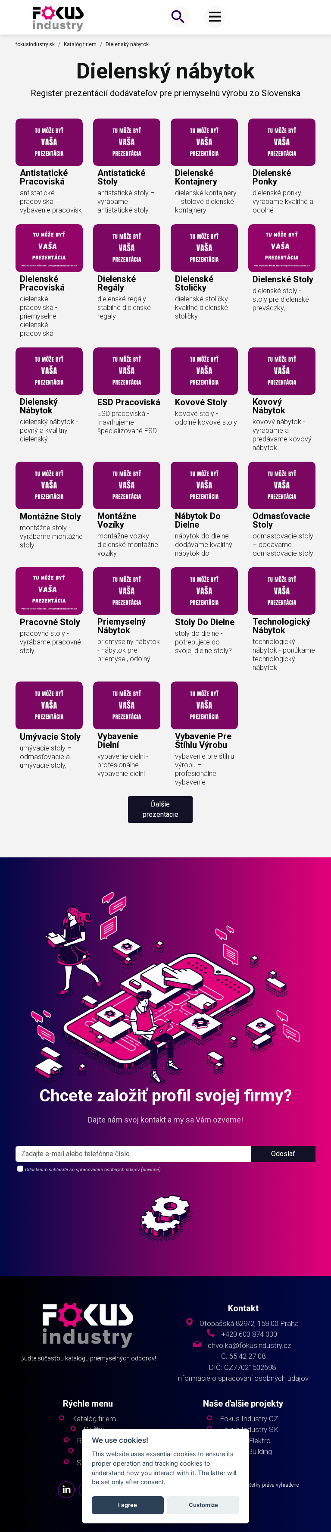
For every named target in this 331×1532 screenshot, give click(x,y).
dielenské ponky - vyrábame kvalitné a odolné (283, 201)
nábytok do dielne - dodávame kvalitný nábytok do (204, 544)
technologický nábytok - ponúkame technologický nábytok (284, 655)
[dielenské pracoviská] (49, 248)
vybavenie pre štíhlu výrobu (203, 740)
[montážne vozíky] (126, 485)
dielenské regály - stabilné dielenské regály (124, 307)
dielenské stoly (283, 279)
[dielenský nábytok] (49, 371)
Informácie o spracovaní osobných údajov (242, 1378)
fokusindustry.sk (35, 44)
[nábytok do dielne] (204, 485)
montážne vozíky (116, 520)
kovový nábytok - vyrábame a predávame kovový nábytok (282, 435)
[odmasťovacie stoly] (281, 485)
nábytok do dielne (198, 520)
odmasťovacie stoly (281, 520)
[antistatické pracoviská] (49, 142)
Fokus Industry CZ (249, 1419)
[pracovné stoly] (49, 591)
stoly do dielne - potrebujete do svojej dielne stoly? (203, 642)
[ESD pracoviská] (126, 371)
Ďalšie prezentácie (160, 809)
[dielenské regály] (126, 248)
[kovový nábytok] (281, 371)
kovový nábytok (269, 406)
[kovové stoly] (204, 371)
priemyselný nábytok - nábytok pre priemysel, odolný (128, 650)
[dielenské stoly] (281, 248)
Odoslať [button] (283, 1154)
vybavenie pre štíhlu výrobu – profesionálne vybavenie (204, 769)
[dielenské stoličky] (204, 248)
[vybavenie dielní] (126, 705)
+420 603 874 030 (249, 1334)
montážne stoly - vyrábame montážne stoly (51, 536)
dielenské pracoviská (42, 283)
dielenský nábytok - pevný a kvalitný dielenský (49, 430)
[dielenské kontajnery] (204, 142)
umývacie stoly (50, 736)
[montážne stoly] (49, 485)
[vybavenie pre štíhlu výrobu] (204, 705)
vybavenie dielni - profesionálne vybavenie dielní (123, 765)
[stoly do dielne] (204, 591)
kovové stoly (201, 402)
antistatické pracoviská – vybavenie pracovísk (51, 201)
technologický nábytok (281, 626)
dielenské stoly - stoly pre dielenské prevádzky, (281, 299)
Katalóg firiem (80, 44)
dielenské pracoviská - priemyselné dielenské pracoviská (38, 316)
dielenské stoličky (194, 283)
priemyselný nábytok (121, 626)
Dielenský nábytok (127, 44)
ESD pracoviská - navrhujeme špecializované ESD (127, 422)
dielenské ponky (272, 177)
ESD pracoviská (128, 402)
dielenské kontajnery (196, 177)
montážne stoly (50, 516)
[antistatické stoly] (126, 142)
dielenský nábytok (39, 406)
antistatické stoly (121, 177)
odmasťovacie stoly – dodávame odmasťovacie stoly (283, 544)
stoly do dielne (204, 622)
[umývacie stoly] (49, 705)
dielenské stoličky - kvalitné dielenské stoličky (203, 307)
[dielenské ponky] (281, 142)
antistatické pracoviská (44, 177)
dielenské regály (116, 283)
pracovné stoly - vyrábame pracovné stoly (50, 642)
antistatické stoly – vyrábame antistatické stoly (126, 201)
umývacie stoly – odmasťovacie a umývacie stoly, (46, 756)
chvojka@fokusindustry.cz (249, 1345)
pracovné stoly (50, 622)
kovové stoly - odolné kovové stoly (206, 418)
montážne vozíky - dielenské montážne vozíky (127, 544)
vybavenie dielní (117, 740)
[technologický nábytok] (281, 591)
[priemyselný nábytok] (126, 591)
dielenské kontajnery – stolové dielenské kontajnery (206, 201)
